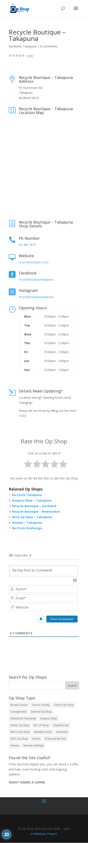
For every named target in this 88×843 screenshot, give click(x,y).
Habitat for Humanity (23, 718)
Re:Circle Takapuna (27, 495)
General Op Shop (41, 711)
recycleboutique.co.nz (33, 262)
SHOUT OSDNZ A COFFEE (27, 782)
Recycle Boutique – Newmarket (36, 511)
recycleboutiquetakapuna (36, 279)
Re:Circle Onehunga (27, 528)
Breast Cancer (19, 705)
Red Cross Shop (20, 732)
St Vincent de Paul (55, 738)
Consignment (18, 711)
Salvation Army (43, 732)
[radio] (28, 465)
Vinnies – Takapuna (27, 523)
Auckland (15, 46)
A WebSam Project (44, 834)
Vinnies (14, 745)
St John (36, 738)
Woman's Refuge (33, 745)
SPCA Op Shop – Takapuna (32, 517)
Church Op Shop (64, 705)
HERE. (23, 416)
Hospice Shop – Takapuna (31, 500)
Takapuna (30, 46)
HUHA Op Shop (19, 725)
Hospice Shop (48, 718)
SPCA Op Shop (19, 738)
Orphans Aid (61, 725)
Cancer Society (41, 705)
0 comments (48, 46)
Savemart (61, 732)
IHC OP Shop (41, 725)
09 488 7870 (27, 245)
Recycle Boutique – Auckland (34, 506)
